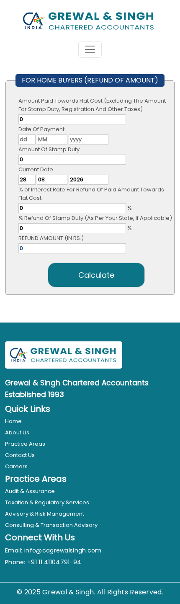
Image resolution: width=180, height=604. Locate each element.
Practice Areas (25, 444)
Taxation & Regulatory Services (47, 502)
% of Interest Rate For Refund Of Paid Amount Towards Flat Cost (91, 194)
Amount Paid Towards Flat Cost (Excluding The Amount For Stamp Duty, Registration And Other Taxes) (92, 105)
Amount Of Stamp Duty (49, 149)
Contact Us (20, 455)
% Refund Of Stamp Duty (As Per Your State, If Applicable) (95, 218)
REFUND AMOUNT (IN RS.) (51, 238)
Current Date (35, 169)
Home (13, 421)
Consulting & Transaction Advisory (51, 525)
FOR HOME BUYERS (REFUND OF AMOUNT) (90, 80)
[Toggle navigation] (90, 49)
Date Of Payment (41, 129)
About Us (17, 432)
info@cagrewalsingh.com (63, 550)
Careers (16, 466)
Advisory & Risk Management (44, 514)
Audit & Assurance (30, 491)
